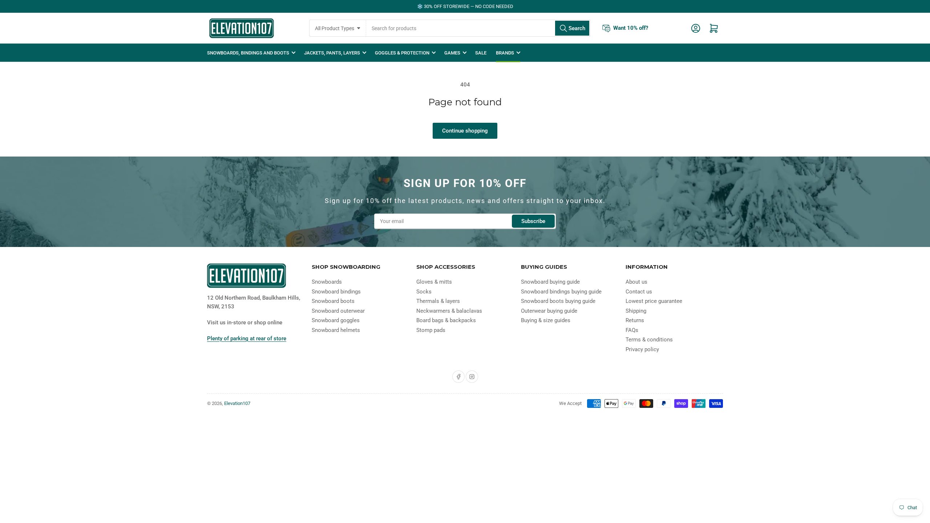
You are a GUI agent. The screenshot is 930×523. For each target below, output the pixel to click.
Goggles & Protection (402, 53)
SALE (480, 53)
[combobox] (478, 28)
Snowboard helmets (336, 330)
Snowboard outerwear (338, 311)
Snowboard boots (333, 301)
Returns (635, 320)
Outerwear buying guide (549, 311)
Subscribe (533, 221)
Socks (424, 291)
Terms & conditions (649, 339)
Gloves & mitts (434, 282)
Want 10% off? (630, 27)
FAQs (632, 330)
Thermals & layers (438, 301)
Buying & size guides (545, 320)
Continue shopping (465, 130)
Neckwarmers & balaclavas (449, 311)
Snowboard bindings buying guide (561, 291)
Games (452, 53)
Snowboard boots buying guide (558, 301)
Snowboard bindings (336, 291)
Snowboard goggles (336, 320)
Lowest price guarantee (654, 301)
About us (636, 282)
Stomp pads (430, 330)
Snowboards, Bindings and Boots (248, 53)
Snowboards (327, 282)
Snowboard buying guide (550, 282)
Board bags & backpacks (446, 320)
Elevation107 (237, 403)
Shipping (636, 311)
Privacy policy (642, 349)
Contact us (639, 291)
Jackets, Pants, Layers (332, 53)
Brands (505, 53)
